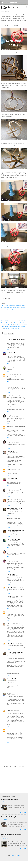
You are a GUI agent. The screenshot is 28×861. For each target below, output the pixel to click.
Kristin (9, 499)
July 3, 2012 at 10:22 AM (15, 623)
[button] (26, 7)
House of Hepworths (4, 305)
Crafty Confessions (8, 320)
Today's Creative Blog (9, 324)
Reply (8, 349)
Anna (8, 710)
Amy (8, 367)
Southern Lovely (7, 326)
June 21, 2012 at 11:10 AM (15, 367)
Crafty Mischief (11, 441)
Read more (23, 812)
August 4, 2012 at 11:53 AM (13, 653)
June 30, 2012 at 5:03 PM (18, 587)
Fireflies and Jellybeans (8, 307)
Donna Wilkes (10, 451)
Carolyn (9, 385)
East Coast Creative (15, 328)
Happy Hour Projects (5, 311)
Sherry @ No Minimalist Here (14, 415)
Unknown (9, 587)
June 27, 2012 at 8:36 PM (15, 551)
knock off (10, 333)
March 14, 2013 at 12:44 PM (13, 694)
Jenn (8, 612)
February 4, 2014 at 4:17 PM (16, 729)
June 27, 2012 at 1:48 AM (13, 531)
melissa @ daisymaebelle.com (15, 596)
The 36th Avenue (24, 309)
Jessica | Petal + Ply (12, 693)
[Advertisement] (14, 780)
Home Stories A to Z (15, 320)
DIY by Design (8, 322)
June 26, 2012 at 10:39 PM (13, 509)
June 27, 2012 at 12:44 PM (13, 540)
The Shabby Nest (17, 311)
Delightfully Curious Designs (14, 489)
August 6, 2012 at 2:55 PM (13, 680)
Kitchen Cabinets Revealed (9, 799)
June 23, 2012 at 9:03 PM (13, 452)
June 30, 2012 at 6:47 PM (13, 597)
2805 (19, 326)
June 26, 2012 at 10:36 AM (13, 480)
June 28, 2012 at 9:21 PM (13, 575)
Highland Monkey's (12, 478)
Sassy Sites (12, 311)
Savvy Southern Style (15, 322)
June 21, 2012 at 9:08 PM (13, 416)
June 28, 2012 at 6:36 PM (13, 561)
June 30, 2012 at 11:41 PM (15, 612)
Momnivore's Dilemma (16, 307)
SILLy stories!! (11, 352)
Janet (8, 730)
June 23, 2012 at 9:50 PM (13, 471)
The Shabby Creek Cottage (8, 309)
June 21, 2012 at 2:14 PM (17, 385)
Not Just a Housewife (13, 318)
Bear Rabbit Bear (12, 305)
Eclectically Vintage (12, 678)
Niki (8, 551)
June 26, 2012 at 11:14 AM (13, 490)
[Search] (26, 3)
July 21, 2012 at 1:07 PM (18, 643)
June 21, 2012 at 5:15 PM (16, 395)
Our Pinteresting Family (13, 469)
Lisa (8, 623)
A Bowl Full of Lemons (5, 318)
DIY (5, 333)
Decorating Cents (12, 2)
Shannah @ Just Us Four (13, 539)
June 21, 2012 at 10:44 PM (14, 428)
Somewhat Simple (17, 309)
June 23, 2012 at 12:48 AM (13, 442)
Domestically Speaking (18, 324)
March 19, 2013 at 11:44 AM (16, 710)
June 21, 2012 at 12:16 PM (15, 374)
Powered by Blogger (15, 855)
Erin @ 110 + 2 (11, 574)
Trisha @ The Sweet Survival (14, 508)
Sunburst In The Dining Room (10, 817)
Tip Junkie (21, 320)
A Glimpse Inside (18, 305)
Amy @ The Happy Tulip (13, 518)
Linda (8, 395)
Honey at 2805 (11, 560)
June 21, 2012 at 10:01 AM (13, 354)
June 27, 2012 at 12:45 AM (13, 520)
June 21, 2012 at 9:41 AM (13, 341)
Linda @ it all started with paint (15, 652)
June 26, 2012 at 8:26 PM (16, 499)
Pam (8, 374)
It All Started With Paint (8, 328)
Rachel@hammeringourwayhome (16, 339)
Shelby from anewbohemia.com (15, 530)
